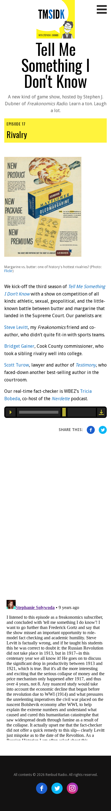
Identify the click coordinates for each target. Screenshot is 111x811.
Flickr (8, 271)
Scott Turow (16, 365)
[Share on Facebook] (91, 430)
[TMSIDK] (55, 16)
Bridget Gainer (19, 346)
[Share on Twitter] (103, 430)
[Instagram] (72, 788)
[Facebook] (41, 788)
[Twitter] (57, 788)
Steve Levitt (16, 327)
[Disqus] (55, 511)
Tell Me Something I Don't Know (55, 64)
